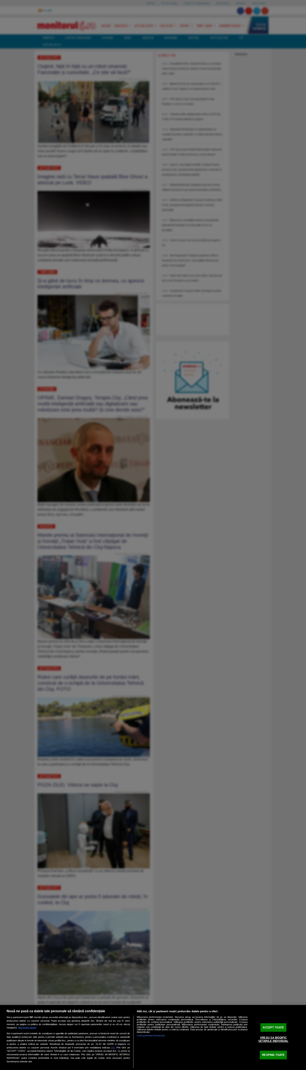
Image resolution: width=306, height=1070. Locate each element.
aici (113, 1047)
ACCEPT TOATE (273, 1027)
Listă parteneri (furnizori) (151, 1035)
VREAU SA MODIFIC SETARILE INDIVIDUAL (273, 1039)
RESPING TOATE (273, 1054)
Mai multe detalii (27, 1027)
